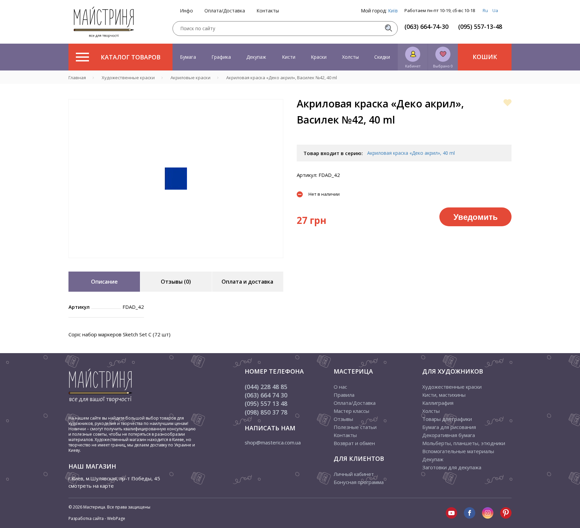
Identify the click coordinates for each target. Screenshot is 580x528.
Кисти (288, 57)
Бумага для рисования (449, 427)
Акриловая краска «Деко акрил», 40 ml (411, 153)
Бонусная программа (359, 482)
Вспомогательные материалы (458, 451)
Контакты (267, 10)
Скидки (382, 57)
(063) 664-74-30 (426, 26)
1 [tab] (176, 262)
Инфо (186, 10)
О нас (340, 386)
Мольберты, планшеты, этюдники (463, 443)
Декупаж (256, 57)
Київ (393, 10)
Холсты (350, 57)
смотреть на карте (91, 485)
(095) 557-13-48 (480, 26)
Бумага (188, 57)
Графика (221, 57)
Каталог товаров (130, 57)
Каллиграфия (437, 402)
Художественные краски (452, 386)
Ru (485, 10)
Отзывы (343, 419)
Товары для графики (447, 419)
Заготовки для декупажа (451, 467)
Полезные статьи (355, 427)
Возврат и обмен (354, 443)
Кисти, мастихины (444, 394)
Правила (344, 394)
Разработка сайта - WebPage (96, 518)
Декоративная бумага (448, 435)
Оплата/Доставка (224, 10)
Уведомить (475, 216)
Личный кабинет (354, 474)
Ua (495, 10)
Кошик (485, 57)
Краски (319, 57)
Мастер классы (351, 410)
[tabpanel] (176, 178)
